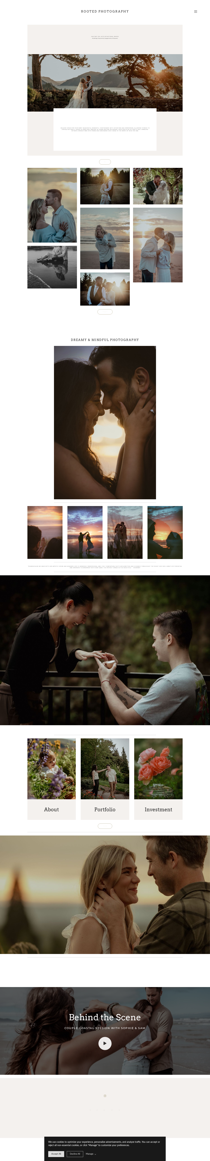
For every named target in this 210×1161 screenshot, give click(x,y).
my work (100, 129)
